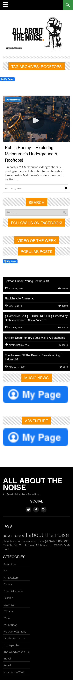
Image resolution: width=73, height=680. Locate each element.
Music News (10, 625)
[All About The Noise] (36, 34)
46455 (65, 288)
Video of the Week (14, 672)
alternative (8, 541)
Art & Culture (11, 577)
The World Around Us (16, 652)
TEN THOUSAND (62, 545)
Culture (8, 584)
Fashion (8, 597)
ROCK (38, 545)
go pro (49, 541)
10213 (65, 345)
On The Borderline (14, 638)
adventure (12, 535)
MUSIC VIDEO (18, 545)
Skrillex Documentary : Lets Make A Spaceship (35, 337)
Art (5, 570)
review (31, 545)
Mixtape (8, 611)
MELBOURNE (60, 541)
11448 (65, 327)
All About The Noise (32, 483)
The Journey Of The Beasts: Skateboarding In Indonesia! (34, 357)
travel (6, 548)
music (6, 545)
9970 (65, 366)
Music (7, 618)
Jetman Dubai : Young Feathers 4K (27, 281)
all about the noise (45, 535)
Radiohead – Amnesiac (19, 298)
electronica (38, 541)
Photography (11, 645)
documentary (24, 541)
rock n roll (47, 545)
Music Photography (15, 631)
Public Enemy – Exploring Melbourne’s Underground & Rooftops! (31, 153)
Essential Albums (13, 591)
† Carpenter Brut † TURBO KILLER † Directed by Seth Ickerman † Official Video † (36, 318)
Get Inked (9, 604)
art (14, 541)
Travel (7, 658)
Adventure (13, 99)
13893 (65, 305)
